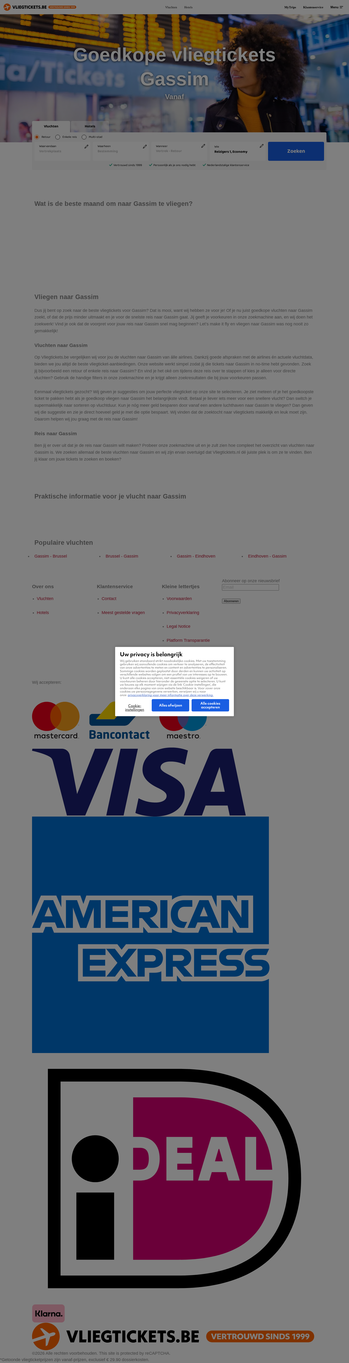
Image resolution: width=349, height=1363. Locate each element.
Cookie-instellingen (134, 708)
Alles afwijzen (170, 705)
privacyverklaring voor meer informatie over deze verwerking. (170, 695)
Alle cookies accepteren (210, 705)
